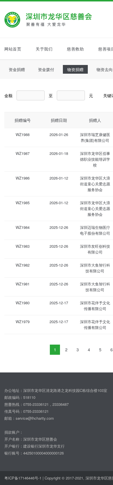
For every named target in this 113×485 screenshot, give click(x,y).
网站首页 (12, 49)
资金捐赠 (17, 69)
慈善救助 (75, 49)
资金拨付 (46, 69)
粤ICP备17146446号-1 (22, 478)
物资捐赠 (75, 69)
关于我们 (44, 49)
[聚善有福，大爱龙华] (55, 20)
